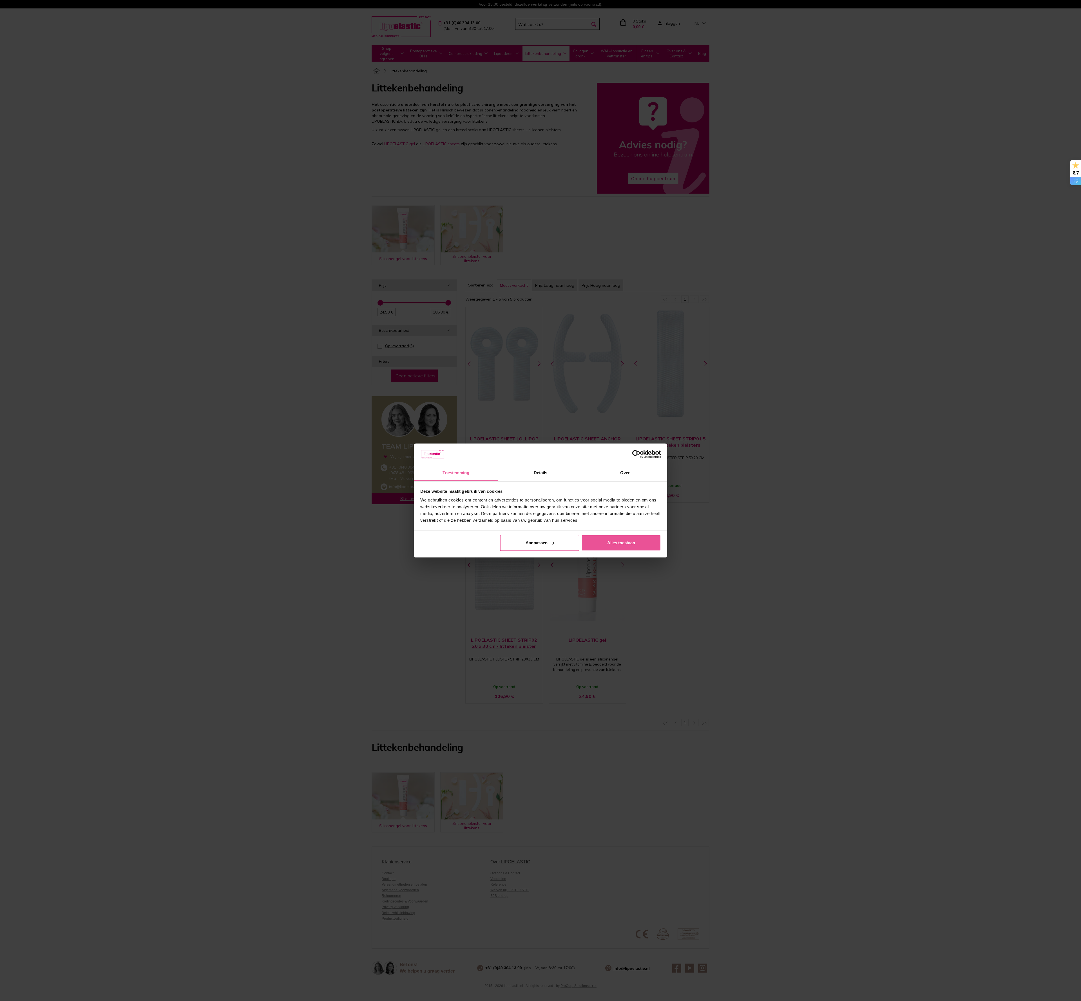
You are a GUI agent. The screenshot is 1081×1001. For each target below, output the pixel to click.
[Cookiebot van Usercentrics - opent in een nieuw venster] (636, 454)
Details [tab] (541, 472)
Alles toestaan (621, 542)
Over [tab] (625, 472)
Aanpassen (537, 542)
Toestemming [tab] (456, 472)
